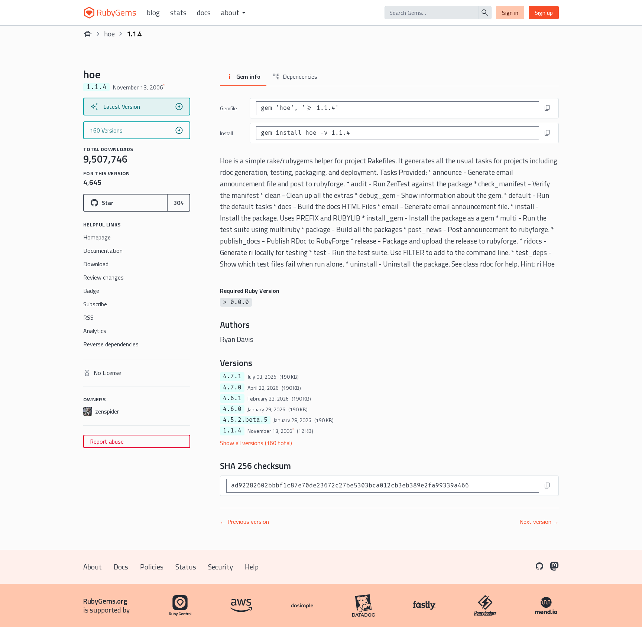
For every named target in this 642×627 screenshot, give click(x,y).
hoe (109, 33)
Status (185, 566)
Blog (153, 12)
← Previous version (244, 521)
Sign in (510, 12)
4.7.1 (232, 376)
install (226, 133)
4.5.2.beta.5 (245, 420)
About (92, 566)
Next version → (539, 521)
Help (252, 566)
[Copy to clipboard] (547, 108)
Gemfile (228, 108)
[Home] (88, 34)
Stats (178, 12)
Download (95, 263)
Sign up (544, 12)
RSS (88, 317)
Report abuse (107, 441)
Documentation (103, 250)
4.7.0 (232, 387)
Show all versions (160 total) (256, 442)
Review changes (103, 277)
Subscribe (95, 304)
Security (220, 566)
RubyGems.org (105, 600)
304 (179, 202)
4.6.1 (232, 398)
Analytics (94, 330)
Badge (91, 290)
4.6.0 (232, 409)
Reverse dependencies (111, 344)
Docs (204, 12)
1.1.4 (232, 430)
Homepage (97, 237)
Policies (151, 566)
